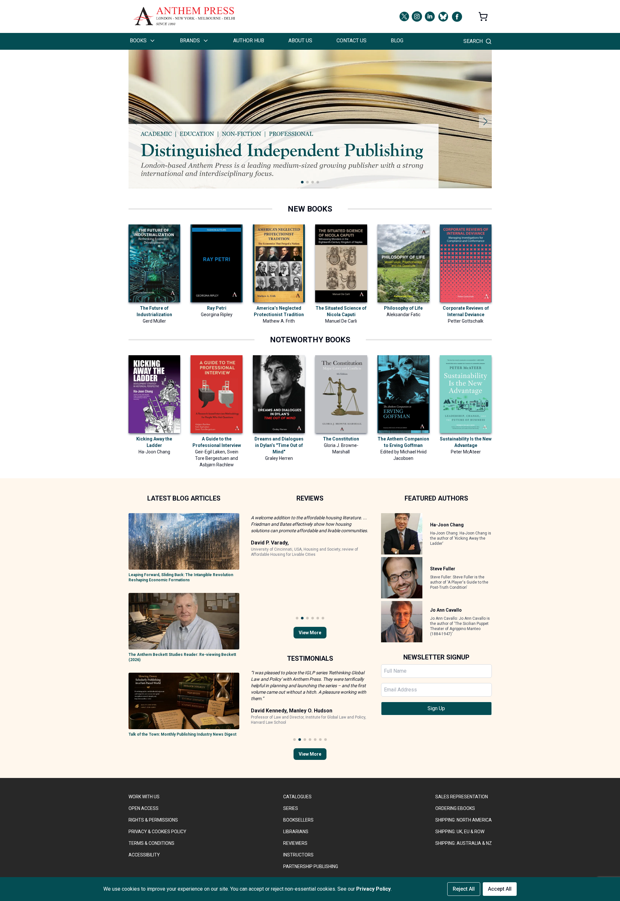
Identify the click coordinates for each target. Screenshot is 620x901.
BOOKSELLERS (298, 820)
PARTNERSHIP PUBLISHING (310, 866)
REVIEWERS (295, 843)
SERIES (290, 808)
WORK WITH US (144, 796)
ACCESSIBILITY (144, 854)
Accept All (500, 889)
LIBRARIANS (295, 831)
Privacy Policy (373, 889)
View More (310, 632)
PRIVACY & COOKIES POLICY (157, 831)
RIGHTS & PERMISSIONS (153, 820)
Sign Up (436, 708)
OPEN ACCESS (144, 808)
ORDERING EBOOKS (455, 808)
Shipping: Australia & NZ (463, 843)
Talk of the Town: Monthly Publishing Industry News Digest (182, 734)
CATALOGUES (297, 796)
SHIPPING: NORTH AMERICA (463, 820)
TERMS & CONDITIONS (151, 843)
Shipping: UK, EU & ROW (459, 831)
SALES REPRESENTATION (461, 796)
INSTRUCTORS (298, 854)
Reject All (464, 889)
